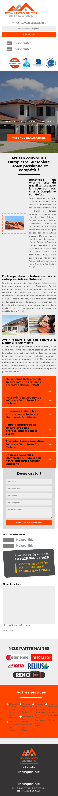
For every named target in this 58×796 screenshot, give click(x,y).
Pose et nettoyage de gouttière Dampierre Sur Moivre (52, 712)
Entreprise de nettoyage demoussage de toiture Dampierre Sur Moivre (39, 715)
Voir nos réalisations (29, 137)
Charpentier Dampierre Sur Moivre (26, 708)
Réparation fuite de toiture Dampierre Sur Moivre (13, 711)
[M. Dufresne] (21, 9)
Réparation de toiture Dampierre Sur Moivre (26, 723)
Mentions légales (29, 791)
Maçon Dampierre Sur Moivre (13, 726)
